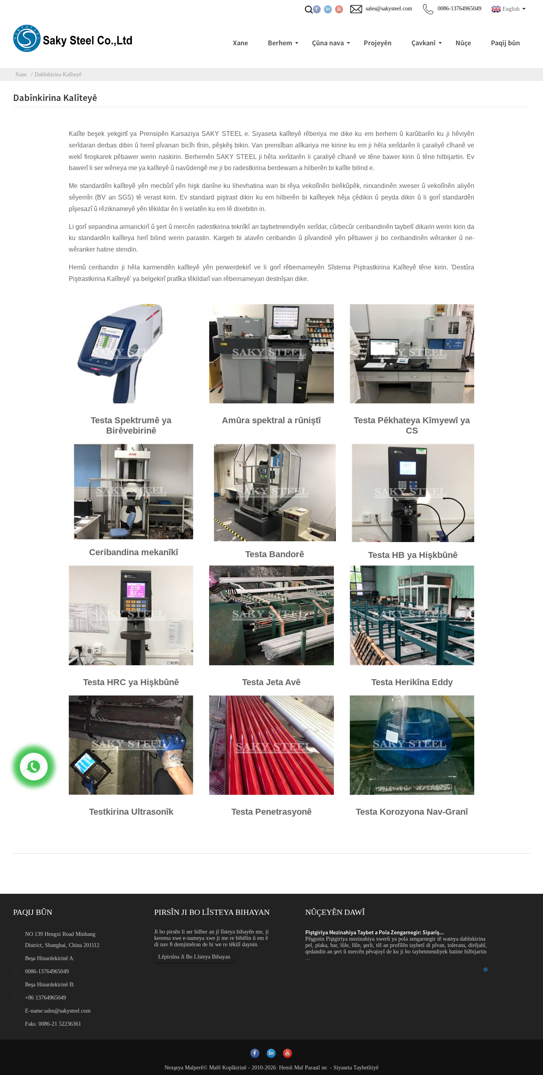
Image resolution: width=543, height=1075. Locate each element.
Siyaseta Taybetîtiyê (356, 1068)
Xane (21, 74)
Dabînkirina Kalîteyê (58, 74)
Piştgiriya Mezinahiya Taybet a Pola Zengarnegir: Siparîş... (374, 932)
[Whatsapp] (34, 767)
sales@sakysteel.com (67, 1011)
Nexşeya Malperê (184, 1068)
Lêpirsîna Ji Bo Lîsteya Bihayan (194, 957)
